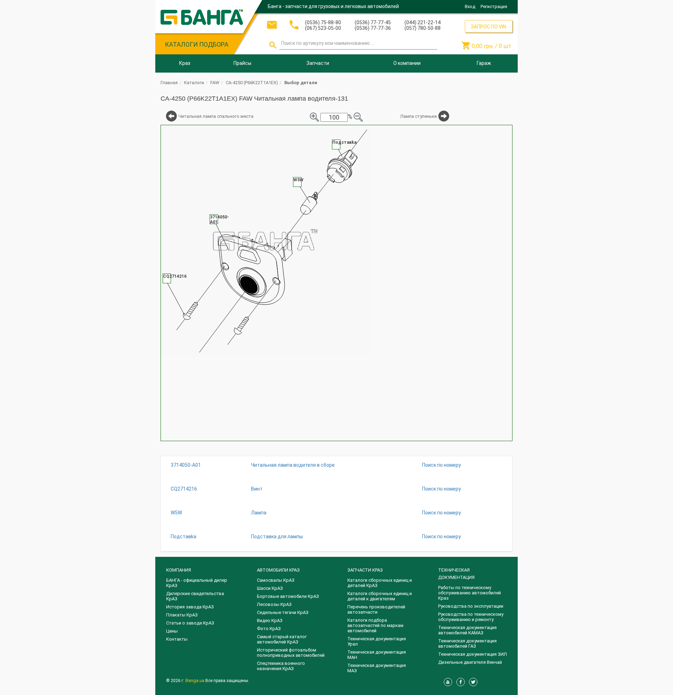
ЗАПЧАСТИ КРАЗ (365, 570)
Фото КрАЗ (269, 628)
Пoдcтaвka (183, 536)
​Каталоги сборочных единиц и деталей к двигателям (379, 596)
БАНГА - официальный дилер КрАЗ (196, 583)
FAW (214, 82)
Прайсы (242, 63)
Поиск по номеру (441, 465)
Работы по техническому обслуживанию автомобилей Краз (469, 593)
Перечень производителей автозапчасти (376, 609)
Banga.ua (195, 680)
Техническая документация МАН (376, 654)
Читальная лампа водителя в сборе (293, 465)
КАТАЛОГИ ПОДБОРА (197, 44)
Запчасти (317, 63)
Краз (184, 63)
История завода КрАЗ (190, 606)
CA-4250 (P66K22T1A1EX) (252, 82)
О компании (407, 63)
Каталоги (194, 82)
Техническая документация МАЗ (376, 668)
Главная (169, 82)
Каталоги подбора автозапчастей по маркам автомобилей (375, 625)
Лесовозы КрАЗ (274, 604)
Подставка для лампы (277, 536)
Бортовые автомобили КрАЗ (288, 596)
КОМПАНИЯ (178, 570)
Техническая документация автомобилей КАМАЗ (467, 630)
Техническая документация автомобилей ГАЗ (467, 643)
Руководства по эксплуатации (470, 606)
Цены (172, 631)
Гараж (484, 63)
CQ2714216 (184, 489)
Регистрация (494, 6)
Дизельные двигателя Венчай (470, 662)
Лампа (258, 512)
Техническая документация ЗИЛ (472, 654)
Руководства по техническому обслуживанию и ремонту (470, 617)
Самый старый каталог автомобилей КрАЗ (282, 639)
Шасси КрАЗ (270, 588)
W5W (176, 512)
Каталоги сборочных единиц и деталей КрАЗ (379, 583)
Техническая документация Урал (376, 641)
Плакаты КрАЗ (182, 615)
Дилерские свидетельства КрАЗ (195, 596)
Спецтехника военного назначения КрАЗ (281, 666)
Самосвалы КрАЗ (275, 580)
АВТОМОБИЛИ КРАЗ (278, 570)
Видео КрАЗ (270, 620)
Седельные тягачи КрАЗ (282, 612)
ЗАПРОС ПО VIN (488, 26)
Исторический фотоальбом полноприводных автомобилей (291, 652)
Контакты (177, 639)
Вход (470, 6)
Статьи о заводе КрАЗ (190, 623)
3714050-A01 (186, 465)
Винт (257, 489)
